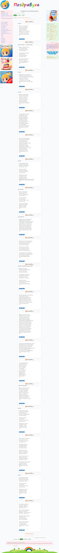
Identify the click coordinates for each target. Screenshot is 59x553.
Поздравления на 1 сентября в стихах (54, 33)
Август (52, 42)
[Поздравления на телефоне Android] (52, 16)
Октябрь (48, 51)
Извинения (3, 41)
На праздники (3, 26)
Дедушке (3, 11)
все (15, 17)
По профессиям (4, 31)
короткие (28, 17)
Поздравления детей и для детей (6, 34)
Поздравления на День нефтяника (53, 39)
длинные (23, 17)
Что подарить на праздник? (52, 57)
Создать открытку (21, 67)
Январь (57, 51)
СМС (2, 35)
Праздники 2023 (50, 56)
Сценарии (3, 42)
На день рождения (4, 22)
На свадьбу (3, 27)
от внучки (19, 15)
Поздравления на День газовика (53, 37)
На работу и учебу (4, 24)
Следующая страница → (29, 533)
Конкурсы (3, 38)
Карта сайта (16, 545)
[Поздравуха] (6, 4)
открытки (19, 17)
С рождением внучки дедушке (6, 18)
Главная (15, 12)
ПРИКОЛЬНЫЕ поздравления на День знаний (54, 31)
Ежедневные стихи (4, 29)
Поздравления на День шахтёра (53, 29)
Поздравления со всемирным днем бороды (54, 35)
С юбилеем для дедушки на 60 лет (6, 16)
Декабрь (54, 51)
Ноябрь (51, 51)
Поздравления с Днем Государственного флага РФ (53, 26)
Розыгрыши (3, 39)
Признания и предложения (6, 30)
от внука (23, 15)
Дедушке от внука (4, 14)
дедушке (15, 15)
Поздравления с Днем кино (53, 27)
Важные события (4, 23)
